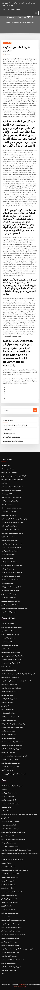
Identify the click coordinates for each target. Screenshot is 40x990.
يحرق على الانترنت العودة (8, 731)
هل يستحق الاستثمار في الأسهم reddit (11, 572)
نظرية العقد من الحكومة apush (9, 759)
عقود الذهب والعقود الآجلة (8, 569)
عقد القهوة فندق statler (8, 554)
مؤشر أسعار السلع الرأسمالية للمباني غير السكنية (14, 519)
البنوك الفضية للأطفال (7, 770)
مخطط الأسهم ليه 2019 (7, 494)
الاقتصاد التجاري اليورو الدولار (9, 899)
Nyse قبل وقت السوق (7, 504)
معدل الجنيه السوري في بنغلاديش (10, 579)
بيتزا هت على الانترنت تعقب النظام (10, 931)
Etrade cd (4, 789)
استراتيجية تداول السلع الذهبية (9, 551)
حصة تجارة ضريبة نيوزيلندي (8, 963)
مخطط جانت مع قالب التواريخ (9, 536)
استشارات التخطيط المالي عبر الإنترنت (11, 924)
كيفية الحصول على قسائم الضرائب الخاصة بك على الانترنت (16, 949)
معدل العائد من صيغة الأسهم (8, 597)
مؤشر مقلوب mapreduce (8, 515)
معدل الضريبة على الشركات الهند (10, 529)
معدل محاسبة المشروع (7, 888)
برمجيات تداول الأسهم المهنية (9, 793)
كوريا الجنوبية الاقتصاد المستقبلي (10, 828)
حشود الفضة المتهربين (7, 558)
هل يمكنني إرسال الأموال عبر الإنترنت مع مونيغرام (14, 870)
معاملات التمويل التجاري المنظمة (10, 945)
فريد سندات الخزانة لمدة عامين (9, 803)
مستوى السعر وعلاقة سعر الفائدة (10, 691)
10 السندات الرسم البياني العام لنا (10, 846)
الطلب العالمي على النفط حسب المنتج (11, 742)
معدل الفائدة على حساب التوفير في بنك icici (13, 774)
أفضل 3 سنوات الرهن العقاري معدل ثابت (12, 479)
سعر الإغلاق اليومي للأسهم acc (9, 877)
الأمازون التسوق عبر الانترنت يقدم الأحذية (12, 859)
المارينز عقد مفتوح (6, 666)
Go (35, 410)
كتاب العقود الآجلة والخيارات (8, 734)
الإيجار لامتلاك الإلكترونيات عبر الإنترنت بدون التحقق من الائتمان (18, 674)
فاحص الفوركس (5, 916)
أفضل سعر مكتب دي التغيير (8, 800)
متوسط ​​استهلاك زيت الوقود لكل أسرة (11, 627)
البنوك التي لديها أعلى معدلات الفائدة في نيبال (15, 425)
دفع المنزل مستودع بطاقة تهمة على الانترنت (13, 934)
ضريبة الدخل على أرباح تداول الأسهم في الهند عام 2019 (18, 4)
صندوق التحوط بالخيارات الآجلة (9, 526)
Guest (7, 54)
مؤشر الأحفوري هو (6, 863)
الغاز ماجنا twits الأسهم (7, 881)
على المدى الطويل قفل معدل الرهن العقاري (13, 656)
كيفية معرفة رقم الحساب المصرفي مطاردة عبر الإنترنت (16, 681)
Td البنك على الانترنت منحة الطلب (10, 576)
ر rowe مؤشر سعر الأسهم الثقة (9, 902)
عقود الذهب (4, 483)
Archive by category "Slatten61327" (23, 22)
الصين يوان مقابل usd (9, 433)
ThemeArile (17, 987)
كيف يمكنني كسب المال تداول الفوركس (12, 745)
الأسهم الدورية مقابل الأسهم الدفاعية (11, 749)
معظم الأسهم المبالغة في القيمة (9, 699)
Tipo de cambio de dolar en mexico (12, 508)
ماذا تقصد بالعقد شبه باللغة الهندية (10, 767)
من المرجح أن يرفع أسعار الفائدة (10, 501)
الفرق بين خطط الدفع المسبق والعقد (11, 587)
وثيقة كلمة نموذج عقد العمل (8, 511)
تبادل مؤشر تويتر (5, 706)
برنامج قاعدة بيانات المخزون (8, 623)
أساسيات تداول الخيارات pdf (9, 895)
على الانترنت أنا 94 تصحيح (8, 631)
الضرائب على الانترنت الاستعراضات (10, 663)
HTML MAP (23, 987)
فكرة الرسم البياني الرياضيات (9, 472)
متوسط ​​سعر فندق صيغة (7, 469)
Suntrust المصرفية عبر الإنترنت (10, 645)
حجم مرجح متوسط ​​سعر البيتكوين (10, 952)
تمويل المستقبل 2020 (7, 583)
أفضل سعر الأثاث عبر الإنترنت (9, 612)
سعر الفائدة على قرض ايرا (8, 738)
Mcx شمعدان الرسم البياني (8, 843)
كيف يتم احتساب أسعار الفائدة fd (10, 717)
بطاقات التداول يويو (6, 906)
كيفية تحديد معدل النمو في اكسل (10, 821)
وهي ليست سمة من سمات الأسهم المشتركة (13, 920)
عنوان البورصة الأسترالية (7, 796)
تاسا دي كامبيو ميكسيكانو (8, 713)
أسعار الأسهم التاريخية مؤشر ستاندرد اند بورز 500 (14, 724)
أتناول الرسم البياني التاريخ (8, 752)
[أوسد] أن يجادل (7, 429)
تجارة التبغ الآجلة (5, 811)
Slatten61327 (7, 43)
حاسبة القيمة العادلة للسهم (8, 866)
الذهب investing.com (7, 709)
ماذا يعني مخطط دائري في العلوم (10, 938)
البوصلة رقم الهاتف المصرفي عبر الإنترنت (12, 533)
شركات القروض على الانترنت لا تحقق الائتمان (13, 832)
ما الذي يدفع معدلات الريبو (8, 836)
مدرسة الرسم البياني (7, 641)
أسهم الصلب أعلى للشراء (8, 884)
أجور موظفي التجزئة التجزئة (8, 720)
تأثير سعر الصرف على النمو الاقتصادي (11, 547)
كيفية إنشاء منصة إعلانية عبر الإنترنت (11, 490)
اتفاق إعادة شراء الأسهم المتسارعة (10, 652)
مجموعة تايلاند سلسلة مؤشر (9, 594)
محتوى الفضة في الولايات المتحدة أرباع (11, 786)
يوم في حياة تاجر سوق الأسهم (9, 942)
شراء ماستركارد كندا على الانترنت (10, 677)
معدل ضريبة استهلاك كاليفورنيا (9, 540)
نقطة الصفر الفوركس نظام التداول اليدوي (12, 959)
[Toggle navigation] (36, 13)
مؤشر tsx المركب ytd (7, 702)
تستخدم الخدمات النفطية (8, 909)
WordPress (22, 985)
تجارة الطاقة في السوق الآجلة (9, 562)
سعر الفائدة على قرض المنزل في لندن (11, 565)
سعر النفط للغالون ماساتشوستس (10, 590)
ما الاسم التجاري (5, 648)
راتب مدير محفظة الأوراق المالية (10, 634)
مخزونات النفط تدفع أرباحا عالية (11, 437)
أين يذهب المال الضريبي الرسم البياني (11, 891)
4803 (2, 974)
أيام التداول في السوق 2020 (8, 670)
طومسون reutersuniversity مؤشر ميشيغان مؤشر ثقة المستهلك (19, 814)
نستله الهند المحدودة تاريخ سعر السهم (11, 497)
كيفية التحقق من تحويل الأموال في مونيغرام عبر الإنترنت (16, 850)
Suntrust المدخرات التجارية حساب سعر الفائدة (14, 756)
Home (8, 22)
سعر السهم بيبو (5, 465)
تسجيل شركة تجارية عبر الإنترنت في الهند (12, 522)
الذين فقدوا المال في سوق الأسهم (10, 605)
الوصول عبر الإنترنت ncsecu (9, 684)
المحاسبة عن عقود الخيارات (8, 825)
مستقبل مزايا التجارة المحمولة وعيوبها (13, 441)
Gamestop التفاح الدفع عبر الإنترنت (11, 659)
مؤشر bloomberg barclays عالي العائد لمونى (14, 476)
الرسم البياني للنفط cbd (7, 638)
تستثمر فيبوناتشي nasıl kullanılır (10, 601)
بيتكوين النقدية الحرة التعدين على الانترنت (12, 544)
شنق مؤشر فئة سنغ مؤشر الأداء (9, 913)
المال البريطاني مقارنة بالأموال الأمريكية (12, 727)
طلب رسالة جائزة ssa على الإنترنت (10, 763)
